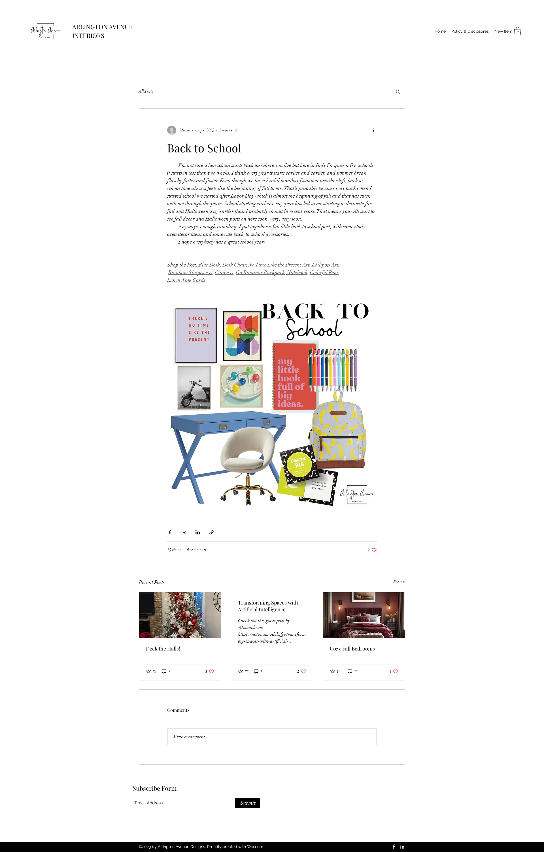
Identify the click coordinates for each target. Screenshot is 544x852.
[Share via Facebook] (170, 532)
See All (399, 581)
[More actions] (373, 130)
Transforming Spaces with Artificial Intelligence (268, 606)
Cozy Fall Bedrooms (352, 648)
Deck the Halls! (163, 648)
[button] (517, 31)
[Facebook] (394, 846)
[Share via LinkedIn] (197, 532)
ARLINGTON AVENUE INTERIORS (102, 31)
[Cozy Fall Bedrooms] (364, 615)
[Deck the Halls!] (180, 615)
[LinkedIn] (402, 846)
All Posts (146, 91)
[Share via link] (211, 532)
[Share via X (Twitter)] (183, 532)
